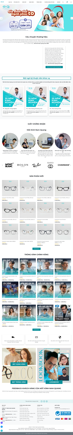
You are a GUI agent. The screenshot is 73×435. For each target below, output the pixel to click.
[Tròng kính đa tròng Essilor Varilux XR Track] (63, 266)
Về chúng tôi (16, 2)
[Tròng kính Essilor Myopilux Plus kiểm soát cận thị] (28, 290)
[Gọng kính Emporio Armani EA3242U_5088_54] (45, 232)
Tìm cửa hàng (40, 420)
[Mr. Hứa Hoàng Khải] (60, 101)
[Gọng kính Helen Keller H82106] (28, 232)
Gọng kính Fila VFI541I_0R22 (8, 197)
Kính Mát (24, 2)
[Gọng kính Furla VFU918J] (45, 210)
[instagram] (44, 401)
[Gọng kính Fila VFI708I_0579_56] (28, 188)
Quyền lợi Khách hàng (24, 418)
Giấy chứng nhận (40, 418)
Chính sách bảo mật (24, 408)
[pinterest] (47, 401)
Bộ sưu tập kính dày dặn (42, 411)
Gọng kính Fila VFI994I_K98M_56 (44, 197)
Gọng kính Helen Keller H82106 (26, 241)
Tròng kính (39, 2)
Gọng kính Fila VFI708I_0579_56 (26, 197)
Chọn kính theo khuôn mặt (43, 413)
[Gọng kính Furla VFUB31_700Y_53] (10, 210)
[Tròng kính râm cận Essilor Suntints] (63, 290)
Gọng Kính (31, 2)
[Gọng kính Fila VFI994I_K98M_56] (45, 188)
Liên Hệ (58, 2)
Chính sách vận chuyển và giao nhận (27, 413)
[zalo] (2, 427)
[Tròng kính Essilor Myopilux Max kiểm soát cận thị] (45, 290)
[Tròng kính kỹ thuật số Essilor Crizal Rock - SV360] (10, 266)
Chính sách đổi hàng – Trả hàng (26, 416)
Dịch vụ (10, 2)
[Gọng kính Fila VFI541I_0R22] (10, 188)
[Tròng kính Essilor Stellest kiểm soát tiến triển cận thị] (45, 313)
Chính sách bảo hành (24, 409)
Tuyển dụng (39, 416)
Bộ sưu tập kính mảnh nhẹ (43, 409)
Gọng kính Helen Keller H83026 (8, 241)
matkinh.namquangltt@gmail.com (62, 408)
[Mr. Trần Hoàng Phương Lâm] (36, 101)
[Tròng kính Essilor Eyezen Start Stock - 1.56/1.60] (10, 313)
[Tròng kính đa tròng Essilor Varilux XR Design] (28, 266)
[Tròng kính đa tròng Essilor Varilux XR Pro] (45, 266)
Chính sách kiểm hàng (24, 415)
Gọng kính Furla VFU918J (42, 219)
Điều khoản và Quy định (25, 420)
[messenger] (2, 423)
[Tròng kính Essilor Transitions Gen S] (28, 313)
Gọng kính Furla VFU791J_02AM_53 (27, 219)
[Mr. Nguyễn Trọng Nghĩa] (13, 101)
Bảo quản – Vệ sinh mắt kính (43, 415)
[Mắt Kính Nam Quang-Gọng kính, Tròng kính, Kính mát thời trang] (2, 2)
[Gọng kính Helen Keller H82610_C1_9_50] (63, 232)
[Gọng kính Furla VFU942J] (63, 210)
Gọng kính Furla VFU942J (60, 219)
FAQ (38, 421)
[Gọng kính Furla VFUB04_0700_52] (63, 188)
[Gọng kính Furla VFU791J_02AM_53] (28, 210)
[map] (2, 419)
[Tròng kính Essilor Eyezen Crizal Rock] (10, 290)
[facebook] (41, 401)
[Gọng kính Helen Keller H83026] (10, 232)
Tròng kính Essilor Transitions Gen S (27, 322)
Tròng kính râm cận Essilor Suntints (62, 299)
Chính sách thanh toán (24, 411)
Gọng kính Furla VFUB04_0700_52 (62, 197)
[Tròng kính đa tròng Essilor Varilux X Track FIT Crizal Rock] (63, 313)
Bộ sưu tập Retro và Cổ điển (43, 408)
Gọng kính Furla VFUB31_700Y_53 (9, 219)
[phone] (2, 431)
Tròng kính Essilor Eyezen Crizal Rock (10, 299)
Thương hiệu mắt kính (49, 2)
